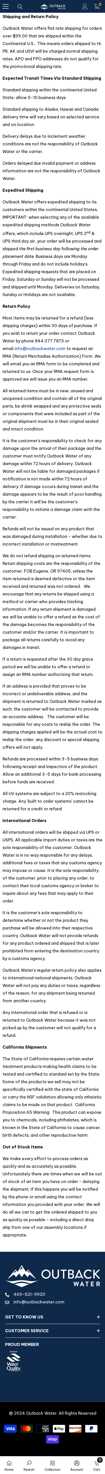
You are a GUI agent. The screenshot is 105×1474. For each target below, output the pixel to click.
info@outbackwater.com (40, 348)
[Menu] (6, 6)
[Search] (20, 7)
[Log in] (85, 6)
